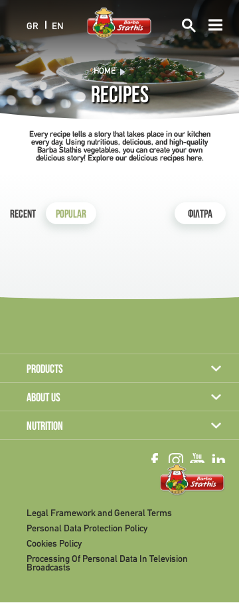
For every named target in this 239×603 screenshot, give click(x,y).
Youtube (197, 460)
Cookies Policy (54, 544)
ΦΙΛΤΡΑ (200, 215)
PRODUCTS (45, 370)
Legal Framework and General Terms (99, 513)
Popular (71, 215)
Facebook (154, 460)
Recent (23, 215)
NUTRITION (45, 427)
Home (105, 72)
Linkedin (218, 460)
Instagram (176, 460)
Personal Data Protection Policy (87, 529)
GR (33, 26)
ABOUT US (43, 399)
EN (58, 26)
